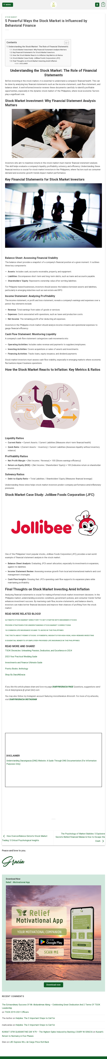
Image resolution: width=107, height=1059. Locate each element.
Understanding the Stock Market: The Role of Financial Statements (38, 47)
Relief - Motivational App (18, 882)
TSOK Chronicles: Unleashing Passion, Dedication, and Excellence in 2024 (38, 650)
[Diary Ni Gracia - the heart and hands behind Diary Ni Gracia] (53, 5)
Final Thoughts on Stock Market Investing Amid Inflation (35, 61)
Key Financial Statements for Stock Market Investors (34, 52)
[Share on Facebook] (46, 823)
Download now (53, 985)
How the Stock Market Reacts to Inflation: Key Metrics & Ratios (38, 55)
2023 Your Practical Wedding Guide (21, 656)
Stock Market (11, 17)
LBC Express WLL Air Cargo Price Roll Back (29, 1042)
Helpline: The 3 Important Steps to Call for (35, 1018)
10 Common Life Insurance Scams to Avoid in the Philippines (34, 630)
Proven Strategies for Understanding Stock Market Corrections (38, 625)
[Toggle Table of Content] (65, 43)
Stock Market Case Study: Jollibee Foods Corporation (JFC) (36, 58)
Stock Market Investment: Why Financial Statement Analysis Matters (40, 50)
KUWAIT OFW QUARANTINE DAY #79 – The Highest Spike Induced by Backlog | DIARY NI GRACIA (47, 1032)
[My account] (97, 5)
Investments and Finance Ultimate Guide (23, 662)
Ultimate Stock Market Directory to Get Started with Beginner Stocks (41, 620)
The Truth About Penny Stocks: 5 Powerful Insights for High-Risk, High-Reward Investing (49, 635)
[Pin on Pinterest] (60, 823)
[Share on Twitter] (51, 823)
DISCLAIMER (24, 63)
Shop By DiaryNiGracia (15, 674)
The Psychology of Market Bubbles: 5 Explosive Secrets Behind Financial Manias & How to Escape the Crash (80, 837)
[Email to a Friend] (56, 823)
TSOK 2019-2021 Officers (17, 1012)
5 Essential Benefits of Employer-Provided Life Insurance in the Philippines (42, 640)
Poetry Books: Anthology (16, 668)
